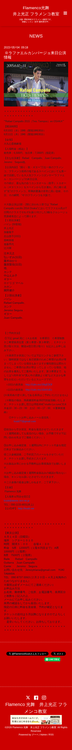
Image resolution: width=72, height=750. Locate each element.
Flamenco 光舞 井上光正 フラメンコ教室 (36, 708)
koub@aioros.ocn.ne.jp (16, 500)
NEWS (36, 36)
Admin (43, 734)
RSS (51, 734)
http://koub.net (26, 508)
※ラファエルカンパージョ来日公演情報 (35, 55)
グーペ (35, 734)
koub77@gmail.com (25, 421)
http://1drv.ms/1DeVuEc (39, 389)
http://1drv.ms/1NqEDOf (39, 384)
